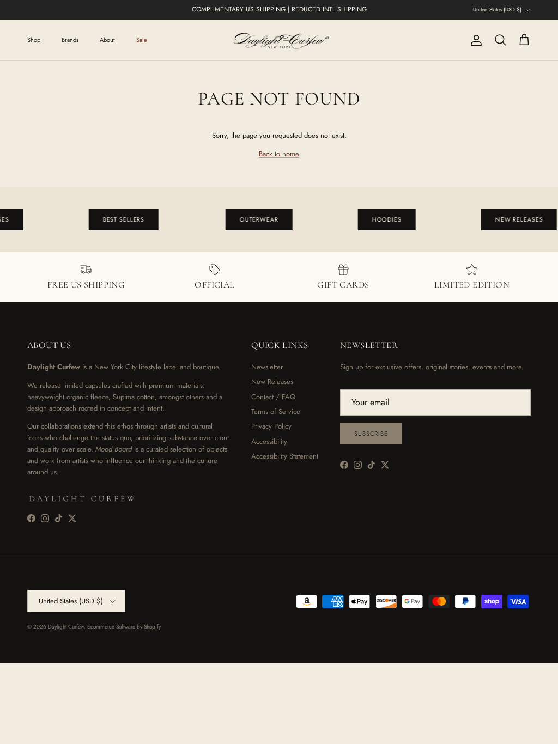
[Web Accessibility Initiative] (4, 731)
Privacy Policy (271, 426)
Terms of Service (275, 411)
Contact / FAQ (273, 397)
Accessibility (269, 441)
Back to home (279, 154)
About (107, 39)
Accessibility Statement (284, 456)
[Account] (474, 40)
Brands (70, 39)
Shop (33, 39)
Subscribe (371, 433)
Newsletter (267, 367)
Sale (141, 39)
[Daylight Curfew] (279, 40)
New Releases (272, 381)
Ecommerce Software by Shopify (124, 627)
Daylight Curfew (66, 627)
